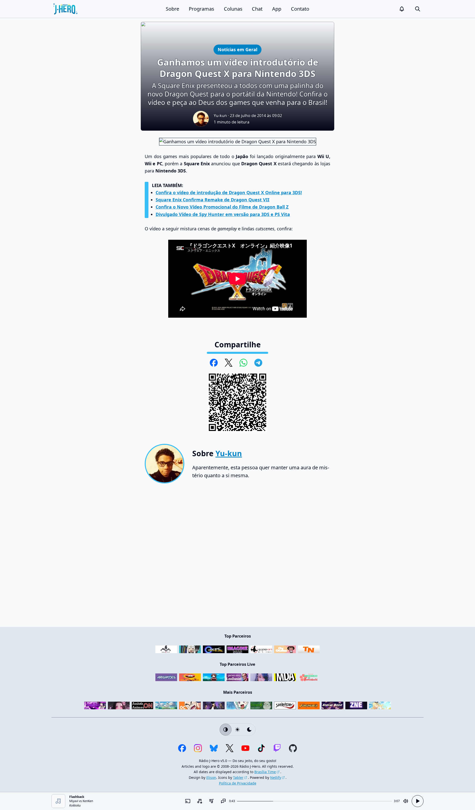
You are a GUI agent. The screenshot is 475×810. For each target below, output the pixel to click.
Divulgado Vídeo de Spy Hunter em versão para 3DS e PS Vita (223, 214)
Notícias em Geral (237, 49)
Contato (300, 8)
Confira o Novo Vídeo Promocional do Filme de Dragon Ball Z (222, 207)
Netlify (275, 777)
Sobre (172, 8)
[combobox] (199, 801)
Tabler (238, 777)
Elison (211, 777)
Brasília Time (265, 771)
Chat (257, 8)
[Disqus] (237, 557)
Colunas (233, 8)
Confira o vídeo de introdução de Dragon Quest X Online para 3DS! (229, 192)
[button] (402, 9)
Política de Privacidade (237, 783)
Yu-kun (220, 115)
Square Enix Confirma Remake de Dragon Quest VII (212, 200)
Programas (201, 8)
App (276, 8)
